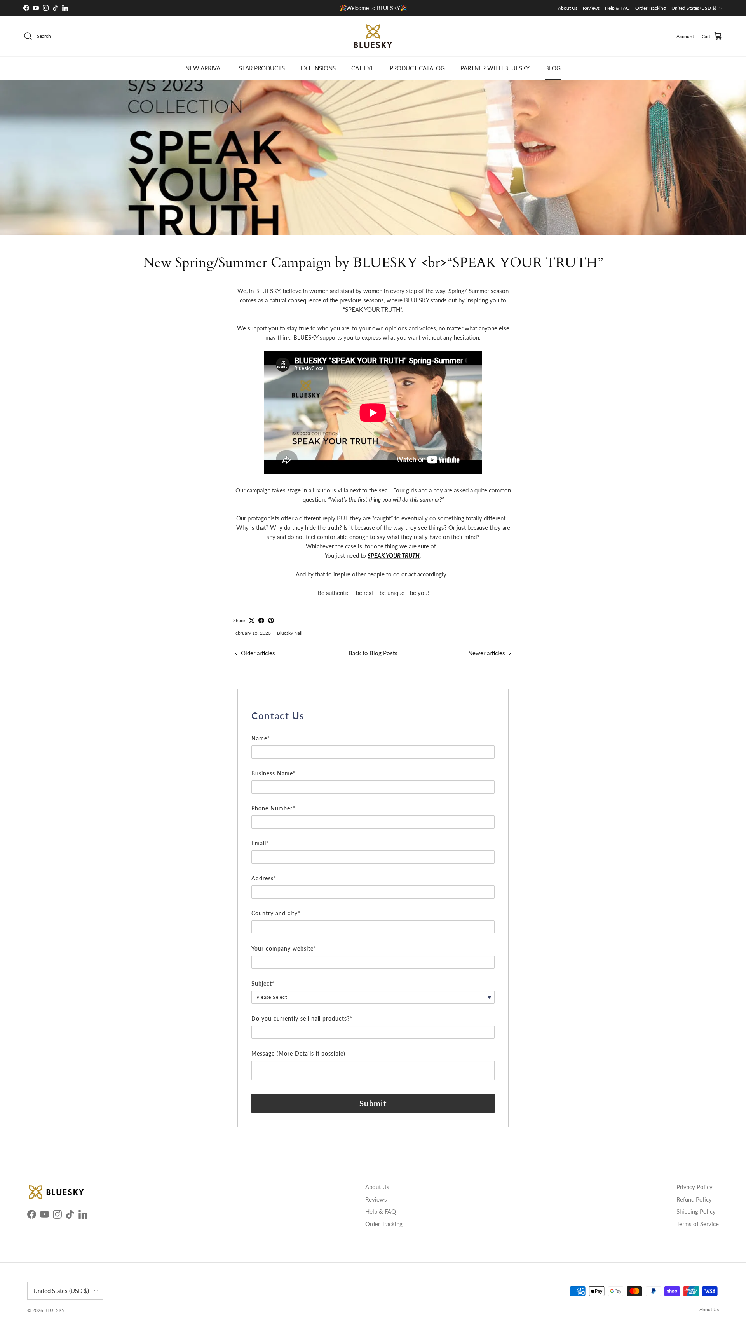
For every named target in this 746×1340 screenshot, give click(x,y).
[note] (373, 729)
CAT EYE (362, 68)
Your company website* (283, 948)
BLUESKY (54, 1310)
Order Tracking (650, 8)
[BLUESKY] (373, 36)
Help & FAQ (617, 8)
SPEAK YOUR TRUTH (394, 555)
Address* (263, 878)
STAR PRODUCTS (262, 68)
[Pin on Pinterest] (271, 620)
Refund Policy (694, 1199)
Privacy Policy (694, 1186)
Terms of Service (697, 1223)
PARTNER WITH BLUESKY (495, 68)
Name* (260, 738)
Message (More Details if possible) (298, 1053)
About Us (567, 8)
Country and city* (275, 913)
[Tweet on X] (251, 620)
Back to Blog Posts (373, 652)
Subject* (263, 983)
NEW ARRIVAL (204, 68)
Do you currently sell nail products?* (301, 1018)
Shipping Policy (696, 1211)
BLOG (553, 68)
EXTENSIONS (318, 68)
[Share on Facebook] (261, 620)
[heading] (373, 716)
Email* (260, 843)
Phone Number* (273, 808)
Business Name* (273, 773)
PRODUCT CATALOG (417, 68)
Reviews (591, 8)
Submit (373, 1103)
